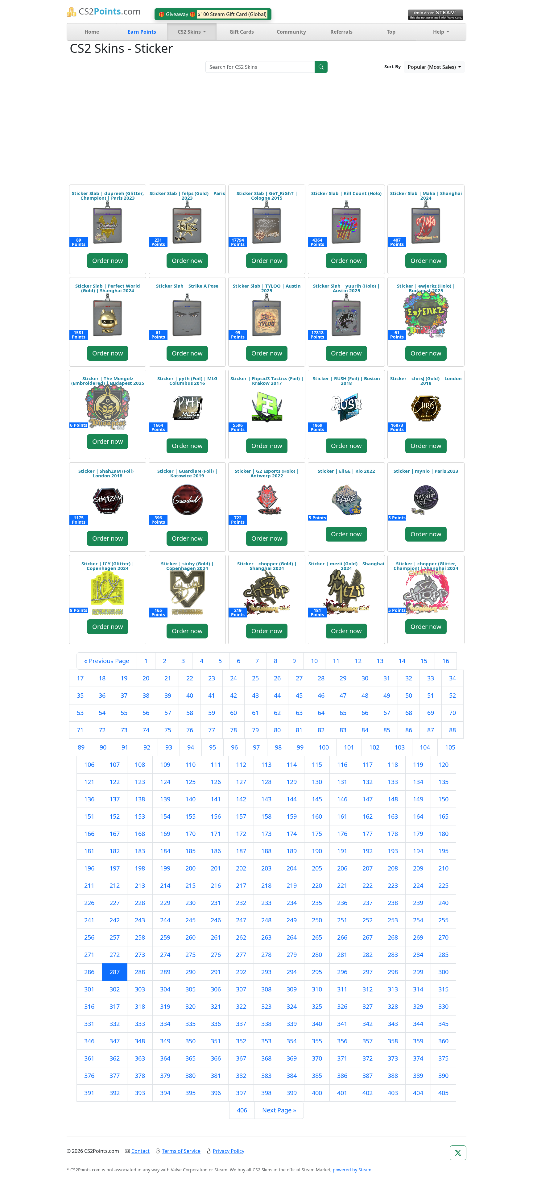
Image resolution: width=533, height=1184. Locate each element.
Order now (107, 260)
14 (402, 661)
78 (233, 730)
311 (342, 989)
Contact (140, 1151)
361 (89, 1058)
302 (114, 989)
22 (189, 678)
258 (140, 937)
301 (89, 989)
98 (278, 747)
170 (190, 833)
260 (190, 937)
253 (393, 920)
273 (140, 954)
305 (190, 989)
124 (165, 782)
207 (367, 868)
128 (266, 782)
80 (277, 730)
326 (342, 1006)
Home (92, 31)
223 (393, 885)
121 (89, 782)
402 (367, 1093)
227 (114, 903)
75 (167, 730)
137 (114, 799)
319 (165, 1006)
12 (358, 661)
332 (114, 1024)
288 (140, 972)
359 (418, 1041)
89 (81, 747)
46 (321, 695)
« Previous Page (106, 661)
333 (140, 1024)
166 (89, 833)
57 (167, 712)
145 (317, 799)
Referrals (341, 31)
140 (190, 799)
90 (103, 747)
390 (443, 1075)
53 (80, 712)
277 (241, 954)
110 (190, 764)
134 (418, 782)
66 (365, 712)
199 (165, 868)
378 (140, 1075)
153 (140, 816)
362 (114, 1058)
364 (165, 1058)
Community (291, 31)
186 (216, 851)
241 (89, 920)
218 (266, 885)
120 (443, 764)
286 (89, 972)
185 (190, 851)
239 (418, 903)
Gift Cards (241, 31)
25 (255, 678)
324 (292, 1006)
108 (140, 764)
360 (443, 1041)
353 (266, 1041)
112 (241, 764)
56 (146, 712)
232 (241, 903)
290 (190, 972)
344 (418, 1024)
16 (445, 661)
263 (266, 937)
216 (216, 885)
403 (393, 1093)
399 (292, 1093)
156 (216, 816)
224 (418, 885)
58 (189, 712)
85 (386, 730)
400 (317, 1093)
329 (418, 1006)
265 (317, 937)
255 (443, 920)
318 (140, 1006)
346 (89, 1041)
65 (343, 712)
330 (443, 1006)
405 (443, 1093)
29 (343, 678)
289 (165, 972)
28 (321, 678)
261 (216, 937)
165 (443, 816)
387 (367, 1075)
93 (168, 747)
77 (211, 730)
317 (114, 1006)
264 (292, 937)
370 (317, 1058)
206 (342, 868)
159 (292, 816)
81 (299, 730)
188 (266, 851)
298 (393, 972)
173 (266, 833)
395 (190, 1093)
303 (140, 989)
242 (114, 920)
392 (114, 1093)
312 (367, 989)
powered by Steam (352, 1170)
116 (342, 764)
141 (216, 799)
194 (418, 851)
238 (393, 903)
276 (216, 954)
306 (216, 989)
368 (266, 1058)
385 (317, 1075)
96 (234, 747)
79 (255, 730)
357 (367, 1041)
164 (418, 816)
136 (89, 799)
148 (393, 799)
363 (140, 1058)
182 (114, 851)
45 (299, 695)
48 (365, 695)
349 (165, 1041)
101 (349, 747)
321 (216, 1006)
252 (367, 920)
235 (317, 903)
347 (114, 1041)
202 (241, 868)
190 (317, 851)
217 (241, 885)
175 (317, 833)
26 (277, 678)
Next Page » (279, 1110)
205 (317, 868)
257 (114, 937)
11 (336, 661)
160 (317, 816)
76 (189, 730)
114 (292, 764)
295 (317, 972)
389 (418, 1075)
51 (430, 695)
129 (292, 782)
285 (443, 954)
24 (233, 678)
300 (443, 972)
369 (292, 1058)
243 (140, 920)
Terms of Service (181, 1151)
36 (102, 695)
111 (216, 764)
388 (393, 1075)
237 (367, 903)
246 (216, 920)
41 (211, 695)
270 (443, 937)
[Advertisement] (266, 131)
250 (317, 920)
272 (114, 954)
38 (146, 695)
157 (241, 816)
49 (386, 695)
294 (292, 972)
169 (165, 833)
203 (266, 868)
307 (241, 989)
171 (216, 833)
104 (425, 747)
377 (114, 1075)
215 (190, 885)
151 (89, 816)
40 (189, 695)
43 (255, 695)
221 (342, 885)
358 (393, 1041)
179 (418, 833)
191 (342, 851)
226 (89, 903)
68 (408, 712)
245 (190, 920)
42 (233, 695)
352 (241, 1041)
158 (266, 816)
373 (393, 1058)
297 (367, 972)
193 (393, 851)
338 (266, 1024)
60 (233, 712)
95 (212, 747)
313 (393, 989)
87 (430, 730)
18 (102, 678)
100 (324, 747)
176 (342, 833)
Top (391, 31)
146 (342, 799)
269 (418, 937)
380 (190, 1075)
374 (418, 1058)
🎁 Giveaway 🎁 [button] (212, 14)
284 (418, 954)
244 (165, 920)
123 (140, 782)
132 (367, 782)
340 (317, 1024)
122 (114, 782)
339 (292, 1024)
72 (102, 730)
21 (167, 678)
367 (241, 1058)
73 (124, 730)
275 (190, 954)
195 (443, 851)
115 (317, 764)
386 (342, 1075)
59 (211, 712)
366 (216, 1058)
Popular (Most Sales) (432, 67)
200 (190, 868)
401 (342, 1093)
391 (89, 1093)
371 (342, 1058)
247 (241, 920)
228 (140, 903)
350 (190, 1041)
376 (89, 1075)
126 (216, 782)
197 (114, 868)
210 (443, 868)
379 (165, 1075)
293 (266, 972)
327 (367, 1006)
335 (190, 1024)
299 (418, 972)
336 (216, 1024)
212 (114, 885)
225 (443, 885)
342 (367, 1024)
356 (342, 1041)
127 (241, 782)
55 (124, 712)
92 (146, 747)
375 (443, 1058)
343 (393, 1024)
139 (165, 799)
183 (140, 851)
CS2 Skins (190, 31)
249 (292, 920)
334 (165, 1024)
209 (418, 868)
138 (140, 799)
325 (317, 1006)
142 (241, 799)
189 (292, 851)
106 (89, 764)
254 (418, 920)
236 (342, 903)
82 (321, 730)
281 (342, 954)
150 (443, 799)
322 (241, 1006)
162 (367, 816)
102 (374, 747)
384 (292, 1075)
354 (292, 1041)
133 (393, 782)
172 (241, 833)
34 (452, 678)
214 (165, 885)
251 (342, 920)
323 (266, 1006)
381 (216, 1075)
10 (314, 661)
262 (241, 937)
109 (165, 764)
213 (140, 885)
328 (393, 1006)
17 (80, 678)
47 (343, 695)
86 (408, 730)
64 (321, 712)
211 (89, 885)
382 (241, 1075)
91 (125, 747)
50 (408, 695)
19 (124, 678)
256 (89, 937)
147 (367, 799)
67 (386, 712)
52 (452, 695)
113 (266, 764)
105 (450, 747)
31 (386, 678)
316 (89, 1006)
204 (292, 868)
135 (443, 782)
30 (365, 678)
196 (89, 868)
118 (393, 764)
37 (124, 695)
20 (146, 678)
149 (418, 799)
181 (89, 851)
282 (367, 954)
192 (367, 851)
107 (114, 764)
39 (167, 695)
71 (80, 730)
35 (80, 695)
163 (393, 816)
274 (165, 954)
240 (443, 903)
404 (418, 1093)
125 (190, 782)
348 (140, 1041)
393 (140, 1093)
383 (266, 1075)
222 (367, 885)
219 (292, 885)
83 (343, 730)
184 (165, 851)
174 (292, 833)
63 (299, 712)
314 (418, 989)
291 (216, 972)
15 (423, 661)
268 (393, 937)
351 (216, 1041)
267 (367, 937)
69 (430, 712)
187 (241, 851)
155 (190, 816)
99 (300, 747)
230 (190, 903)
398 (266, 1093)
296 (342, 972)
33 (430, 678)
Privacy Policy (228, 1151)
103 (400, 747)
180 (443, 833)
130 (317, 782)
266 (342, 937)
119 (418, 764)
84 (365, 730)
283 (393, 954)
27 (299, 678)
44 (277, 695)
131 (342, 782)
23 (211, 678)
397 (241, 1093)
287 (114, 972)
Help (439, 31)
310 (317, 989)
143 (266, 799)
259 (165, 937)
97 (256, 747)
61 (255, 712)
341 (342, 1024)
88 (452, 730)
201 (216, 868)
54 (102, 712)
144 (292, 799)
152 (114, 816)
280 (317, 954)
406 (242, 1110)
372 (367, 1058)
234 (292, 903)
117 (367, 764)
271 (89, 954)
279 (292, 954)
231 (216, 903)
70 (452, 712)
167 (114, 833)
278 (266, 954)
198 (140, 868)
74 (146, 730)
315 (443, 989)
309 (292, 989)
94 (190, 747)
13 (380, 661)
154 (165, 816)
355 (317, 1041)
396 (216, 1093)
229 (165, 903)
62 (277, 712)
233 (266, 903)
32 (408, 678)
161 (342, 816)
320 (190, 1006)
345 (443, 1024)
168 (140, 833)
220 (317, 885)
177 (367, 833)
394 (165, 1093)
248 (266, 920)
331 (89, 1024)
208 (393, 868)
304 (165, 989)
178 (393, 833)
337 (241, 1024)
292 (241, 972)
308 (266, 989)
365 (190, 1058)
